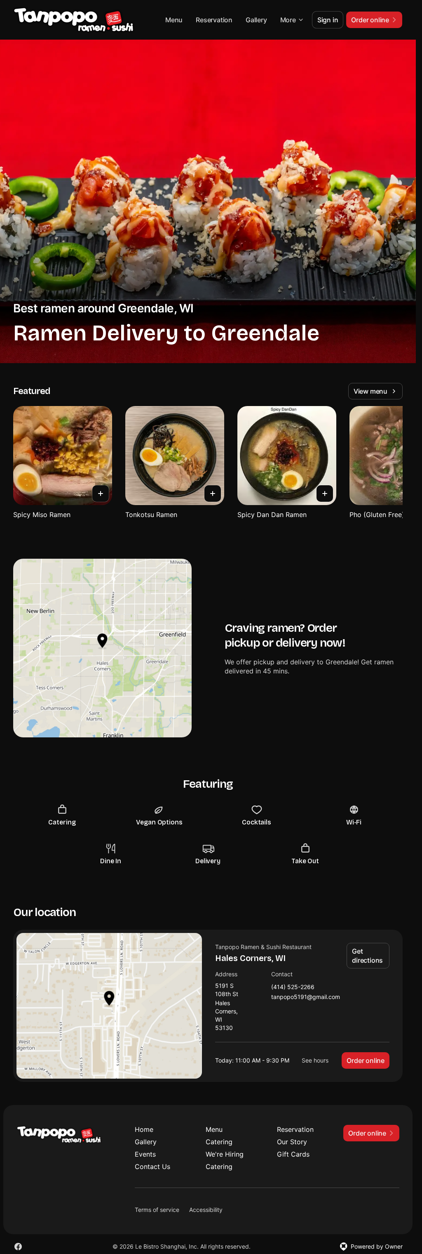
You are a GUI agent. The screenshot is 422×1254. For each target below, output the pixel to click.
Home (144, 1129)
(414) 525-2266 (292, 987)
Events (145, 1154)
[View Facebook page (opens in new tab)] (18, 1247)
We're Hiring (225, 1154)
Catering (219, 1142)
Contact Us (152, 1166)
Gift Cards (293, 1154)
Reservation (214, 20)
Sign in (327, 20)
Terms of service (157, 1209)
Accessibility (206, 1209)
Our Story (292, 1142)
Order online (365, 1060)
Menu (174, 20)
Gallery (256, 20)
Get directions (367, 955)
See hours (315, 1060)
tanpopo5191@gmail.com (305, 997)
